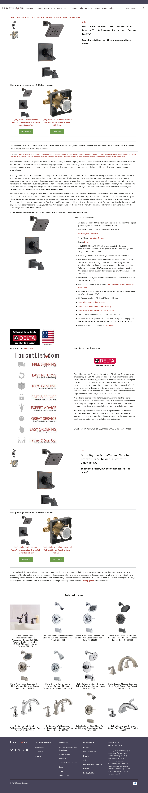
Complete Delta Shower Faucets (72, 154)
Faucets (29, 8)
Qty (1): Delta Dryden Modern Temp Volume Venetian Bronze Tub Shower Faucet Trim (25, 122)
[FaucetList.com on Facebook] (15, 750)
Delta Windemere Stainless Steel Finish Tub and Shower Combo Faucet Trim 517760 (25, 665)
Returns (37, 756)
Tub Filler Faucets (118, 157)
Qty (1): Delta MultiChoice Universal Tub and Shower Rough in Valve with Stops (57, 122)
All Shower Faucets (47, 154)
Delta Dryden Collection (122, 154)
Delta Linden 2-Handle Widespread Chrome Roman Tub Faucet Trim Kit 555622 (25, 708)
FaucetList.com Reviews (68, 763)
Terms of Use (64, 775)
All (38, 154)
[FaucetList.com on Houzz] (27, 750)
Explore (97, 8)
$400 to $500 (23, 154)
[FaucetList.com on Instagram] (23, 750)
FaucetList (29, 348)
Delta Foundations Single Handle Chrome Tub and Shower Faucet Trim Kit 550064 (58, 617)
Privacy (61, 771)
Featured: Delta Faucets (80, 8)
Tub (65, 8)
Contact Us (38, 752)
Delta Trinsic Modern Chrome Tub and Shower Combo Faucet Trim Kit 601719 (90, 665)
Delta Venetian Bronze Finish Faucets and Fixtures (35, 157)
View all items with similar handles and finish (96, 310)
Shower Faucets (76, 157)
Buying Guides (108, 8)
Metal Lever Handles (62, 157)
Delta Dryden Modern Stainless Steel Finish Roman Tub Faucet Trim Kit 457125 (123, 665)
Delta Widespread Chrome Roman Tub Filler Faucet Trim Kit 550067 (123, 708)
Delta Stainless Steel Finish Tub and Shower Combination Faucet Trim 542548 (90, 708)
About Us (62, 758)
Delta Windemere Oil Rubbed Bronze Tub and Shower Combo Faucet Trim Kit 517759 (123, 617)
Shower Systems (44, 8)
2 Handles (33, 154)
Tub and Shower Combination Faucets (97, 157)
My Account (39, 747)
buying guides (88, 580)
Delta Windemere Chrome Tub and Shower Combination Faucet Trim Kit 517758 (90, 617)
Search (61, 767)
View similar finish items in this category (94, 306)
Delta (84, 22)
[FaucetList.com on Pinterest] (19, 750)
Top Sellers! (109, 325)
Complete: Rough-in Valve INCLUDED (98, 154)
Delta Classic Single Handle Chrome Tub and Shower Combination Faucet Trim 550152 (58, 665)
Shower (57, 8)
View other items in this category (91, 302)
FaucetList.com (22, 783)
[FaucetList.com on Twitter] (11, 750)
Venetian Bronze (97, 238)
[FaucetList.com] (13, 8)
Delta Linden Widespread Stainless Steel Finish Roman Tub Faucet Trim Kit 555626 (58, 708)
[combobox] (135, 8)
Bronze (57, 154)
